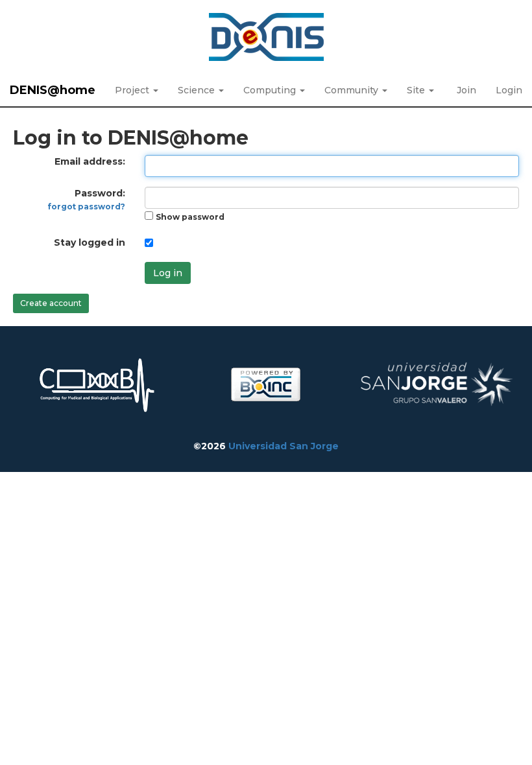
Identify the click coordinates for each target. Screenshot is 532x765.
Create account (51, 303)
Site (417, 90)
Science (197, 90)
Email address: (89, 161)
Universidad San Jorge (283, 446)
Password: (86, 199)
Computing (270, 90)
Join (466, 90)
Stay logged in (89, 242)
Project (133, 90)
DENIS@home (52, 90)
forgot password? (86, 206)
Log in (167, 273)
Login (509, 90)
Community (352, 90)
